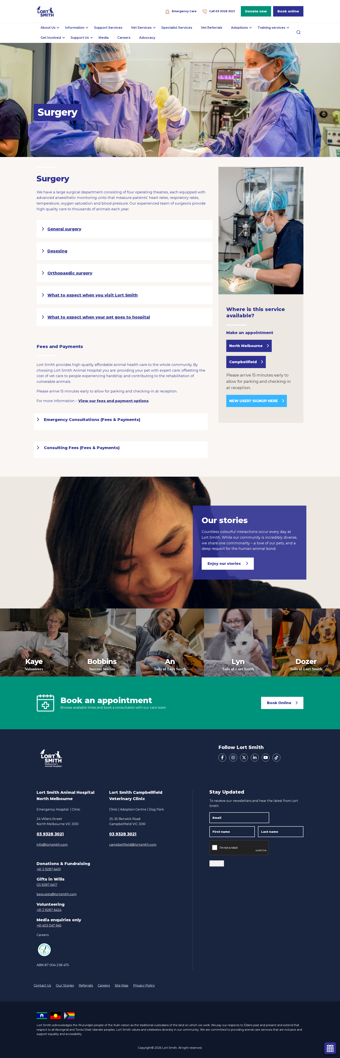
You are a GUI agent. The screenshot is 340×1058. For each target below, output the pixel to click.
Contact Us (42, 985)
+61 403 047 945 (49, 925)
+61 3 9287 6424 (49, 910)
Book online (288, 11)
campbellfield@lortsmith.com (132, 845)
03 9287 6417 (47, 885)
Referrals (86, 985)
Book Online (279, 703)
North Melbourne (246, 346)
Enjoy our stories (225, 563)
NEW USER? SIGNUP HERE (253, 401)
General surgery (64, 229)
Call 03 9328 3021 (222, 11)
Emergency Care (184, 11)
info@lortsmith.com (52, 845)
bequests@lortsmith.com (57, 894)
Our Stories (65, 985)
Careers (43, 935)
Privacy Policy (144, 985)
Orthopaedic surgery (69, 273)
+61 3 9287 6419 (49, 869)
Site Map (121, 985)
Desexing (57, 251)
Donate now (256, 11)
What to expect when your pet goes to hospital (98, 317)
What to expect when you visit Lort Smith (92, 295)
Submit (217, 863)
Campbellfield (243, 362)
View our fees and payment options (113, 401)
